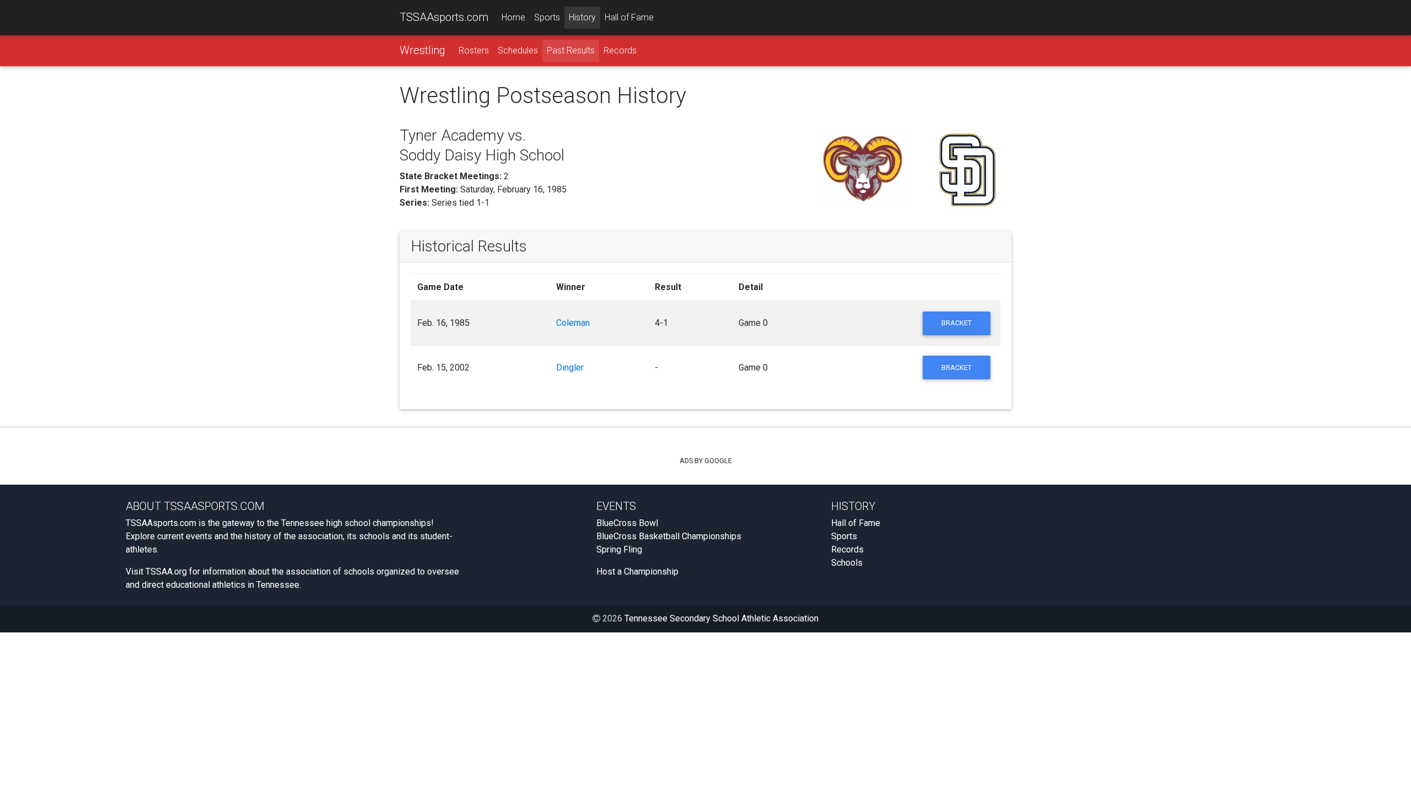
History (582, 17)
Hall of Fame (629, 17)
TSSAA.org (166, 571)
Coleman (573, 323)
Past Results (571, 50)
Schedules (518, 50)
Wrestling (422, 50)
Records (620, 50)
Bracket (956, 323)
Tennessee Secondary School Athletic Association (721, 618)
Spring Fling (619, 549)
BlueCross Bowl (627, 523)
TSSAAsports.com (444, 17)
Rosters (474, 50)
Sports (547, 17)
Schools (847, 562)
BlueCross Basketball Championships (668, 536)
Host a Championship (637, 571)
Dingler (570, 367)
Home (513, 17)
